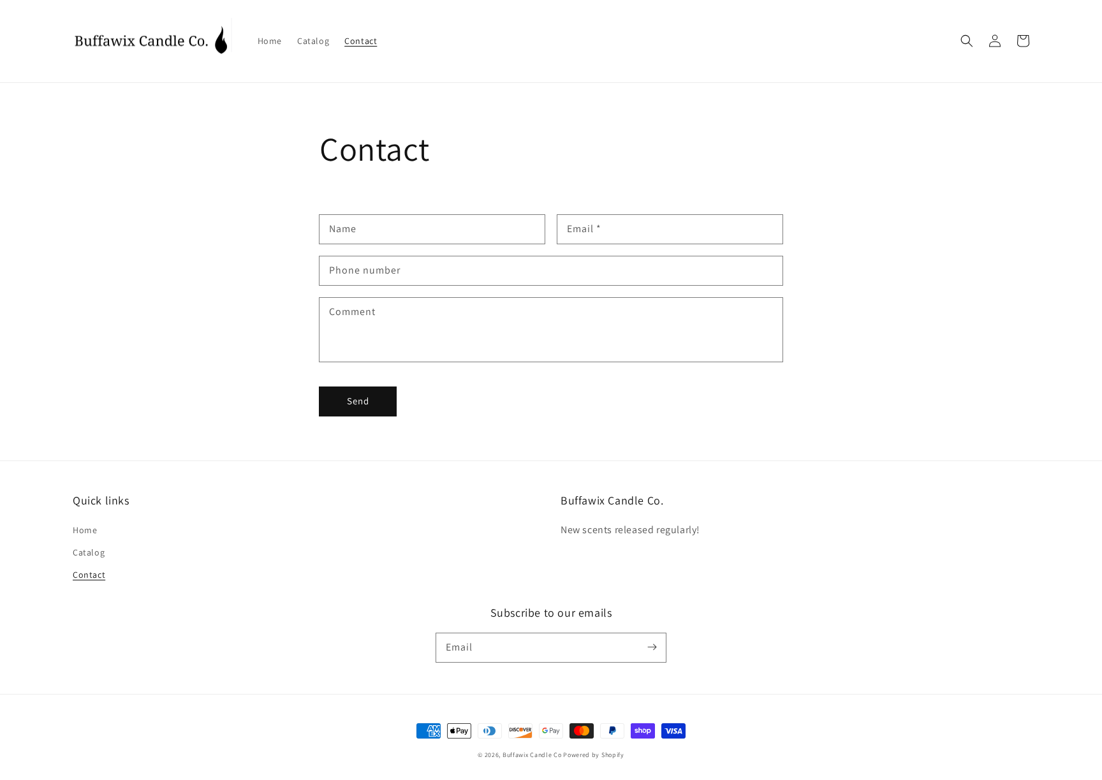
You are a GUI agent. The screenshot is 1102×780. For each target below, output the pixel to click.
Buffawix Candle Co (532, 755)
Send (358, 401)
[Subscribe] (652, 647)
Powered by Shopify (593, 755)
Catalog (89, 552)
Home (85, 530)
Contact (89, 574)
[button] (967, 41)
